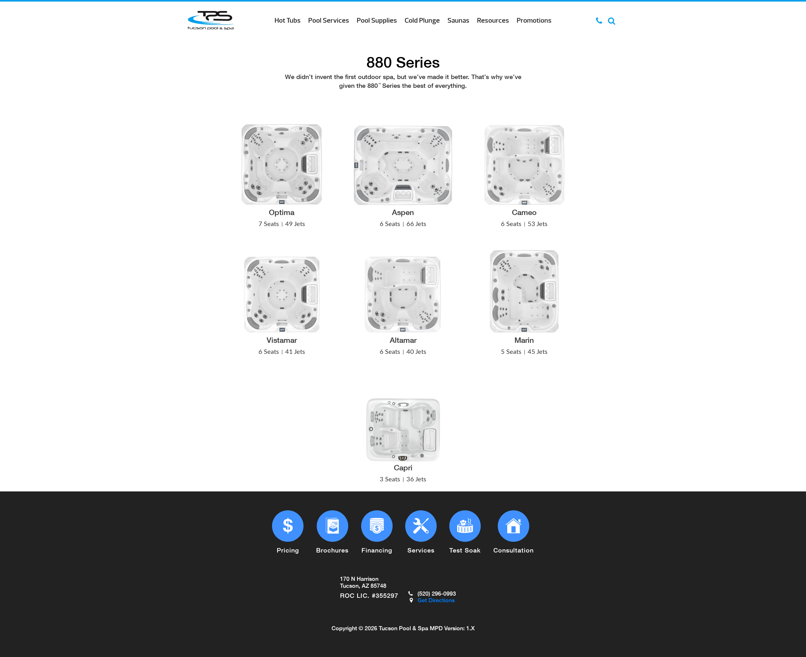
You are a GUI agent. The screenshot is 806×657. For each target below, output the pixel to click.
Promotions (534, 20)
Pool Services (328, 20)
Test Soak (465, 550)
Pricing (288, 550)
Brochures (332, 550)
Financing (376, 550)
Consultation (513, 550)
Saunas (458, 20)
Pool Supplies (377, 20)
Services (420, 550)
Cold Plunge (422, 20)
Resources (493, 20)
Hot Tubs (288, 20)
